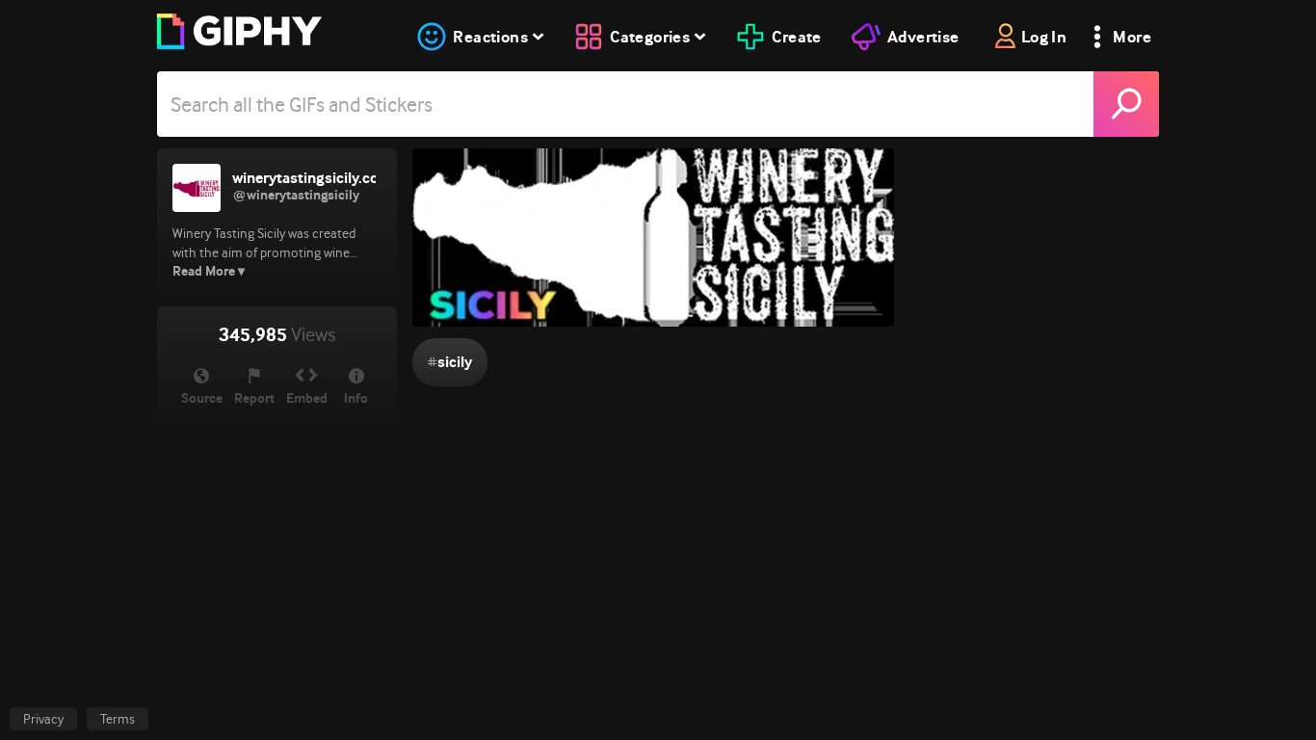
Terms (117, 719)
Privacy (43, 719)
